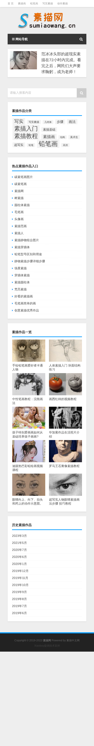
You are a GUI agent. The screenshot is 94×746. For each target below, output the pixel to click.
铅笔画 (34, 3)
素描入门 (26, 128)
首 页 (11, 3)
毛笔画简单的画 (25, 303)
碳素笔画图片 (23, 177)
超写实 (18, 145)
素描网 (19, 191)
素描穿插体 (22, 247)
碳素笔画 (20, 184)
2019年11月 (20, 578)
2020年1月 (19, 564)
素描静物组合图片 (26, 240)
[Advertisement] (47, 699)
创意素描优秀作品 (26, 310)
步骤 (60, 122)
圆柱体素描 (22, 205)
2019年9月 (19, 592)
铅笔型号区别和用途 (28, 254)
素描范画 (20, 226)
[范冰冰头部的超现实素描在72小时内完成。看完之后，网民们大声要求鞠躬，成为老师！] (23, 60)
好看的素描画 (23, 296)
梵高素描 (20, 289)
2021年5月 (19, 543)
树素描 (19, 198)
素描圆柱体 (22, 282)
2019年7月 (19, 606)
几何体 (48, 122)
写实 (18, 121)
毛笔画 (19, 212)
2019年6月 (19, 613)
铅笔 (31, 145)
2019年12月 (20, 571)
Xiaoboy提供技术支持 (47, 645)
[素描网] (47, 20)
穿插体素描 (22, 275)
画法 (72, 122)
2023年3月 (19, 535)
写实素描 (47, 3)
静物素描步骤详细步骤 (29, 261)
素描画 (22, 3)
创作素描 (62, 3)
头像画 (19, 219)
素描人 (19, 233)
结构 (62, 137)
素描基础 (49, 129)
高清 (65, 145)
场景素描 (20, 268)
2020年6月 (19, 557)
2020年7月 (19, 550)
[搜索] (81, 39)
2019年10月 (20, 585)
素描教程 (26, 136)
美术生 (74, 137)
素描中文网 (73, 640)
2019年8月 (19, 599)
